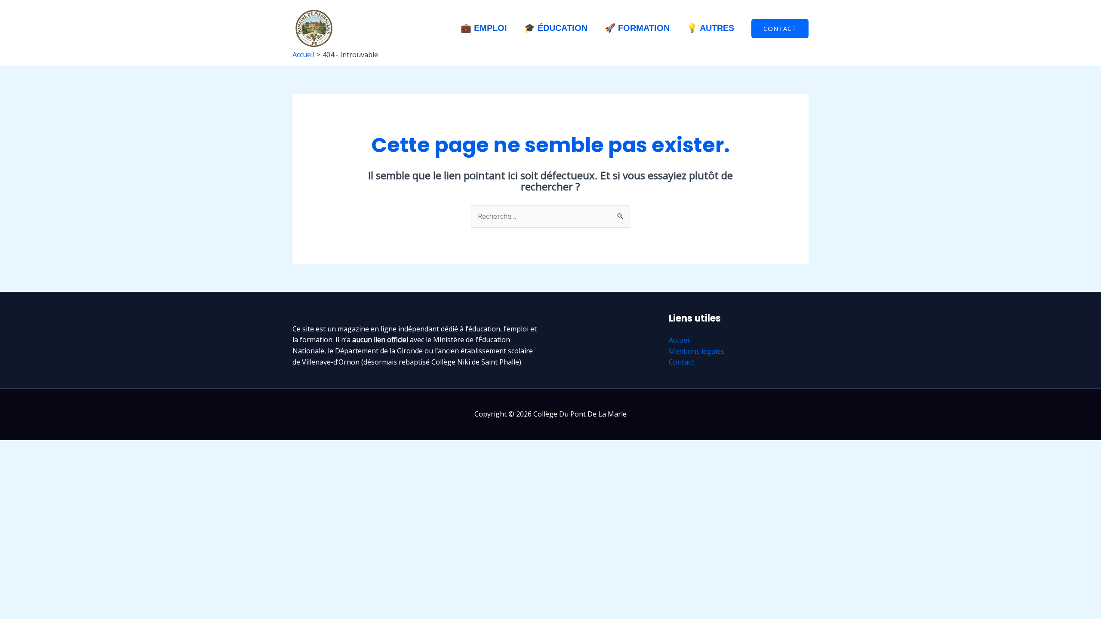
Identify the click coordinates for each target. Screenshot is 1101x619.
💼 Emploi (484, 28)
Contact (681, 362)
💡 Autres (710, 28)
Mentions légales (696, 351)
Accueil (680, 340)
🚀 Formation (637, 28)
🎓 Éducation (555, 28)
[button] (780, 28)
